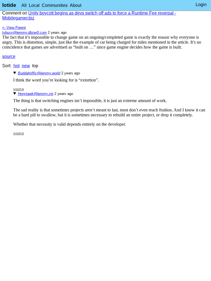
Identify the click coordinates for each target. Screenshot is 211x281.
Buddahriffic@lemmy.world (39, 73)
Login (201, 4)
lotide (9, 5)
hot (16, 65)
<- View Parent (14, 28)
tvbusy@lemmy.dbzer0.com (24, 32)
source (8, 56)
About (75, 5)
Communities (55, 5)
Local (34, 5)
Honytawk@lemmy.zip (35, 94)
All (24, 5)
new (26, 65)
